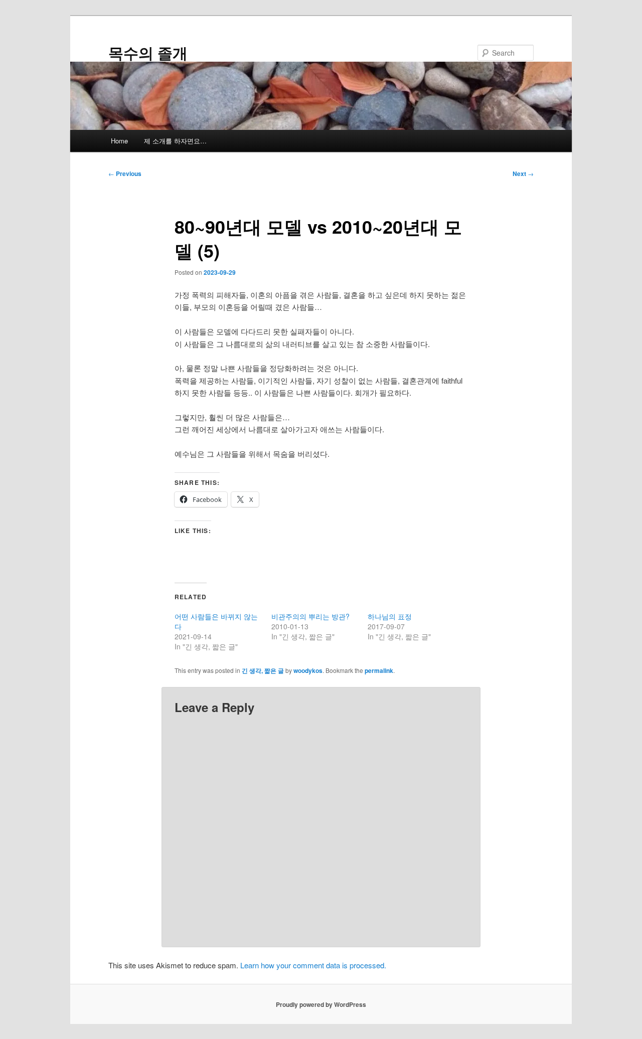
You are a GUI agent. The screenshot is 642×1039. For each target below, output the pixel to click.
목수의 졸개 (148, 52)
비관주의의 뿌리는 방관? (310, 616)
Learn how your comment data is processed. (313, 965)
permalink (379, 670)
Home (119, 140)
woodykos (308, 670)
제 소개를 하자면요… (175, 140)
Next (523, 173)
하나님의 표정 (390, 616)
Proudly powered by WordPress (321, 1004)
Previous (124, 173)
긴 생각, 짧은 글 (263, 670)
